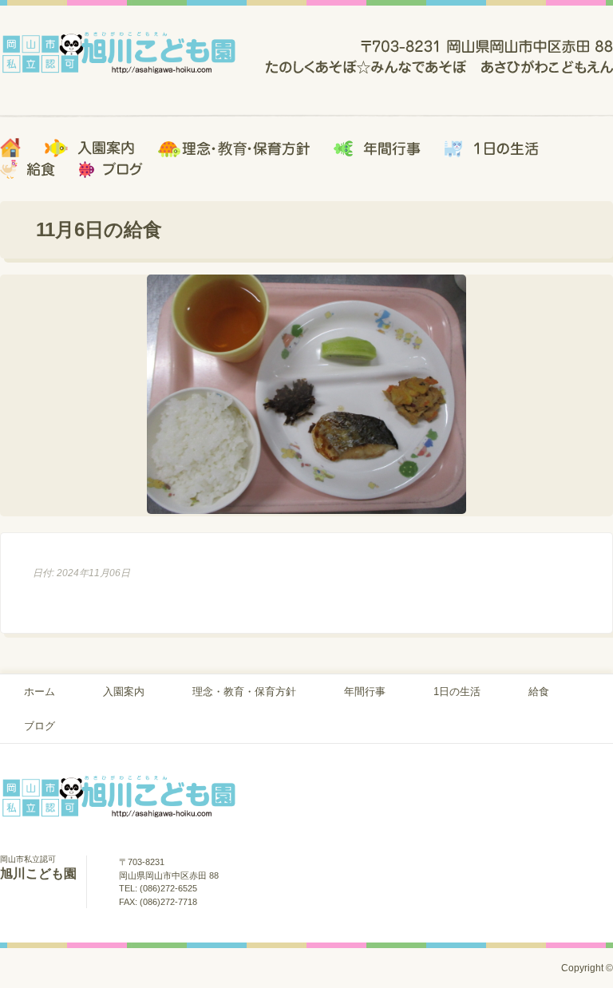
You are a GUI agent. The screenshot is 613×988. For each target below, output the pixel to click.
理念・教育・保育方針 (244, 692)
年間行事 (365, 692)
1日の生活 (457, 692)
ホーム (39, 692)
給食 (538, 692)
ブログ (39, 726)
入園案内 (123, 692)
